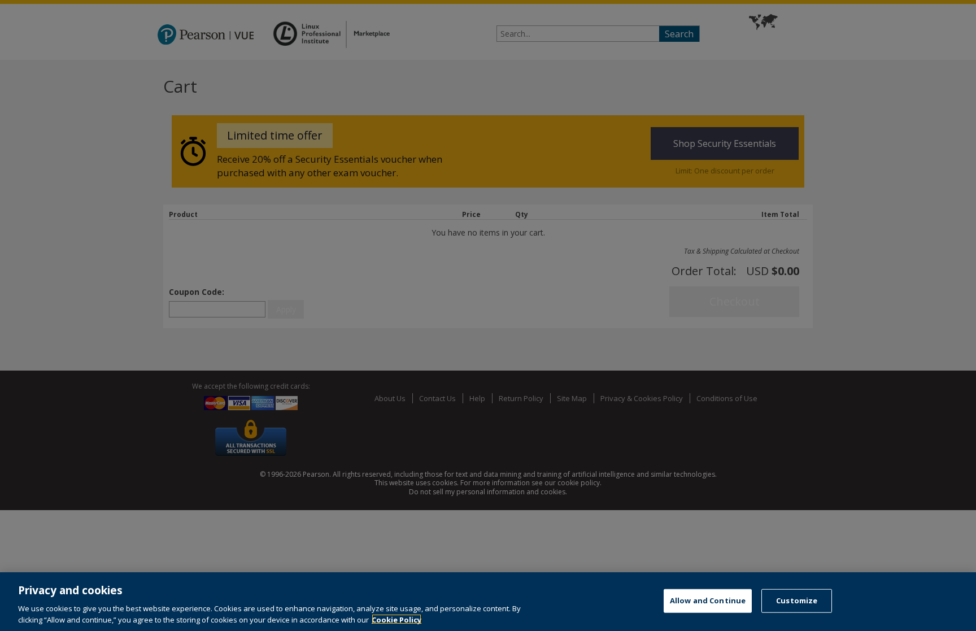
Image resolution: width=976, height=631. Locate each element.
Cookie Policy (396, 619)
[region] (488, 601)
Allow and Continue (708, 600)
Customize (796, 600)
